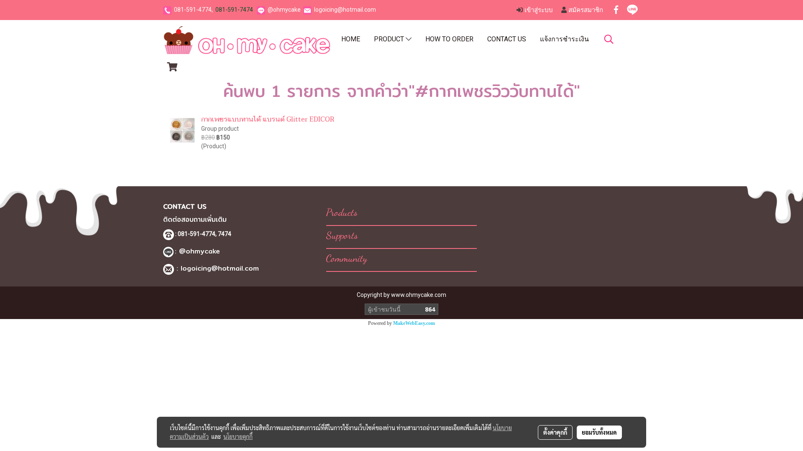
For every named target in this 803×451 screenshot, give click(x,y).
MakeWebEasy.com (414, 323)
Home (350, 39)
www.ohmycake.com (418, 294)
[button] (609, 39)
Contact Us (506, 39)
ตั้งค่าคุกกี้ (555, 432)
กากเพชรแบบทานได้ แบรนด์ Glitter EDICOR (268, 119)
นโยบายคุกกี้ (238, 436)
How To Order (449, 39)
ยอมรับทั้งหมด (599, 432)
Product (390, 39)
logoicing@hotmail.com (345, 9)
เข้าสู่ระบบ (538, 10)
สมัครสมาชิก (585, 10)
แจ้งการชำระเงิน (564, 39)
